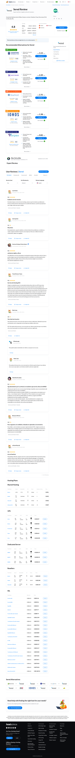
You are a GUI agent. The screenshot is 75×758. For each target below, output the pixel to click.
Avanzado (9, 500)
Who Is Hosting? (63, 737)
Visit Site (40, 78)
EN (69, 1)
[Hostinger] (13, 75)
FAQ (54, 56)
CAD (64, 1)
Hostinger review (13, 81)
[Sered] (9, 10)
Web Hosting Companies (62, 740)
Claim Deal (40, 56)
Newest (23, 183)
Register (9, 737)
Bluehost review (14, 101)
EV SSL (9, 640)
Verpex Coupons (52, 740)
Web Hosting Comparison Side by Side (64, 734)
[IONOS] (13, 114)
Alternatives (55, 58)
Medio (9, 496)
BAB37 (9, 552)
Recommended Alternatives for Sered (59, 47)
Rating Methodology (56, 4)
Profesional (10, 528)
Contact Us (30, 728)
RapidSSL (9, 606)
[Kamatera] (13, 53)
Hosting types (21, 1)
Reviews (28, 1)
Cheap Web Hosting (42, 735)
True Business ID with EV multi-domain (15, 655)
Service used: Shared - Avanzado (14, 207)
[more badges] (57, 12)
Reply (11, 212)
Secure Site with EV (11, 671)
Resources (42, 1)
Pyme (9, 533)
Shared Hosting (41, 732)
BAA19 (9, 557)
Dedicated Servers (42, 744)
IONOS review (14, 121)
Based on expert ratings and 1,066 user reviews (13, 32)
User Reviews (56, 51)
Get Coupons (41, 59)
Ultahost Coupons (52, 737)
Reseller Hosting (41, 747)
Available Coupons (62, 30)
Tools (61, 730)
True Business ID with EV (12, 636)
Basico (9, 492)
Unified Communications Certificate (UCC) (16, 663)
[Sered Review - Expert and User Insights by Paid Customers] (54, 19)
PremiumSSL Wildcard (12, 648)
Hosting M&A (12, 749)
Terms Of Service (31, 749)
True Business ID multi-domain (14, 621)
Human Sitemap (31, 730)
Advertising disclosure (65, 4)
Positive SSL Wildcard (12, 625)
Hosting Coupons (52, 1)
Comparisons (35, 1)
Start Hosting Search (16, 707)
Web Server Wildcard (12, 644)
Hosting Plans (56, 53)
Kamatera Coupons (53, 729)
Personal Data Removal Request (31, 744)
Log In (17, 737)
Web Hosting (41, 728)
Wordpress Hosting (42, 730)
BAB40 (9, 562)
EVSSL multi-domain (11, 667)
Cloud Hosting (41, 742)
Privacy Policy (30, 747)
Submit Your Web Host (31, 736)
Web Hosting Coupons (52, 726)
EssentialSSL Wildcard (12, 629)
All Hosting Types (42, 725)
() (27, 212)
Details (45, 519)
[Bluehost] (13, 95)
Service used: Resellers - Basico (14, 465)
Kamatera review (13, 61)
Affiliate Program (31, 732)
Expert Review (56, 49)
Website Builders (41, 749)
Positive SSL (10, 598)
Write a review (44, 171)
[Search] (60, 2)
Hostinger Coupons (53, 735)
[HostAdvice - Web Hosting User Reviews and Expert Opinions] (11, 2)
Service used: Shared (12, 330)
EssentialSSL (10, 602)
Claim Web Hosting (32, 738)
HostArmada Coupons (51, 732)
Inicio (9, 519)
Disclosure (30, 741)
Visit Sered (61, 27)
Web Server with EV (11, 659)
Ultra (9, 538)
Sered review (20, 9)
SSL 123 (9, 609)
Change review (18, 212)
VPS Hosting (41, 737)
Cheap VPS (40, 740)
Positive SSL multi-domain (13, 613)
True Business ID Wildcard (13, 652)
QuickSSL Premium (11, 617)
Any (8, 183)
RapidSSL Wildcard (11, 632)
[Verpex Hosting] (13, 135)
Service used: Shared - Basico (13, 263)
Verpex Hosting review (13, 144)
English (40, 183)
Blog (61, 728)
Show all (34, 34)
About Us (30, 725)
